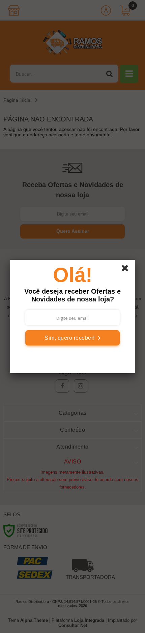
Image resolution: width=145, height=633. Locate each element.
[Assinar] (72, 337)
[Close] (127, 269)
